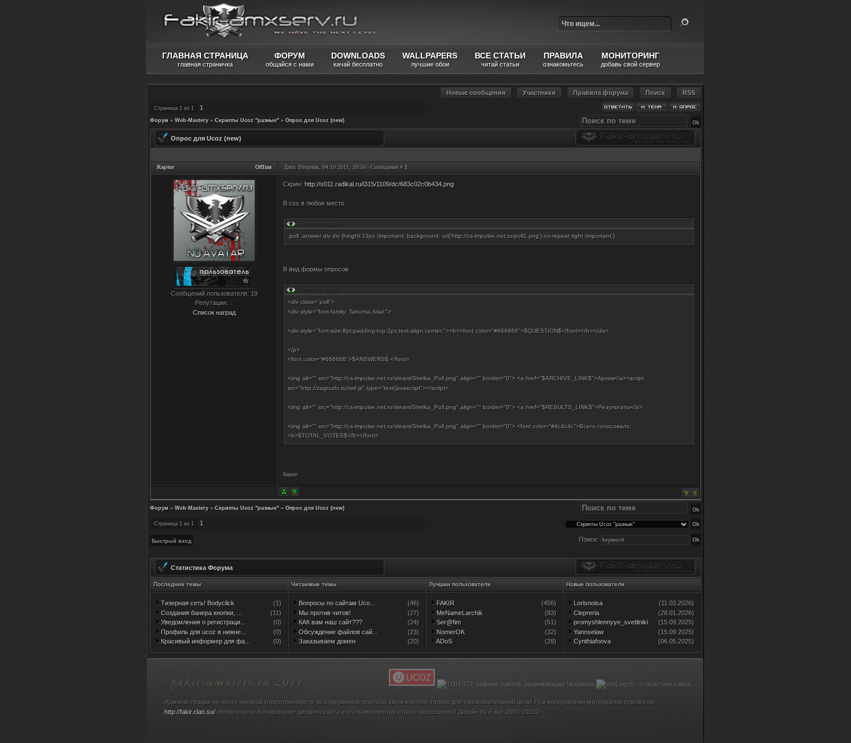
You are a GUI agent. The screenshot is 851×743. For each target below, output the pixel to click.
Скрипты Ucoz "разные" (247, 120)
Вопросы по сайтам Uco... (336, 602)
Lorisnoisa (587, 602)
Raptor (165, 167)
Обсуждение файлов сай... (337, 631)
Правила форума (600, 92)
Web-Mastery (191, 120)
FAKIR (444, 602)
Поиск (684, 23)
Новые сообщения (475, 92)
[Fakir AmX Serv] (236, 692)
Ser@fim (448, 622)
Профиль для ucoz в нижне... (202, 631)
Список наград (214, 312)
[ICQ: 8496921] (294, 491)
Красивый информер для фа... (204, 641)
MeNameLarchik (459, 612)
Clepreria (585, 612)
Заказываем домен (326, 641)
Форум (159, 120)
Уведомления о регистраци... (202, 622)
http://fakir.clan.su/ (189, 711)
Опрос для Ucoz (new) (314, 120)
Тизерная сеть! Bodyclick (196, 602)
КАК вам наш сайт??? (329, 622)
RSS (689, 92)
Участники (539, 92)
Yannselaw (588, 631)
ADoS (443, 641)
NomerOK (450, 631)
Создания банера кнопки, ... (200, 612)
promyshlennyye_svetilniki (610, 622)
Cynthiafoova (591, 641)
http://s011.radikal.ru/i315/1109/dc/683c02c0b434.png (379, 184)
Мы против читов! (324, 612)
